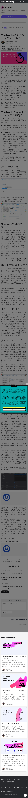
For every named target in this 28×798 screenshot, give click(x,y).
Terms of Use (16, 779)
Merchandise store (8, 791)
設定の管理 (14, 410)
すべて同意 (14, 407)
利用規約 (20, 400)
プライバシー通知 (14, 400)
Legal (2, 781)
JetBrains (12, 794)
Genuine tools (10, 781)
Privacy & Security (6, 779)
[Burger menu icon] (26, 1)
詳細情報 (22, 394)
